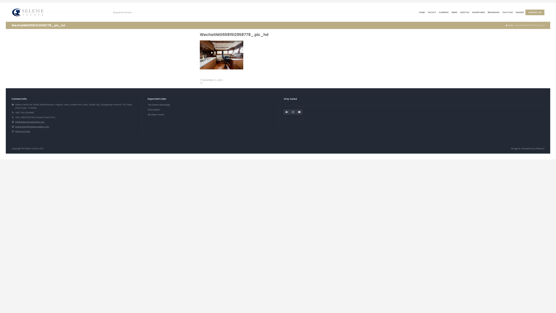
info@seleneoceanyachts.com (30, 121)
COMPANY (444, 12)
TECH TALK (507, 12)
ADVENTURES (478, 12)
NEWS (454, 12)
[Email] (287, 112)
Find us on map (22, 131)
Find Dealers (154, 109)
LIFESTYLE (464, 12)
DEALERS (520, 12)
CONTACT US (535, 12)
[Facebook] (293, 112)
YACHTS (432, 12)
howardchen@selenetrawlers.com (32, 126)
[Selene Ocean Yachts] (28, 12)
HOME (422, 12)
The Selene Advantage (159, 104)
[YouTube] (299, 112)
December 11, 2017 (213, 79)
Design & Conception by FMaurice (527, 148)
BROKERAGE (493, 12)
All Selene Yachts (156, 114)
